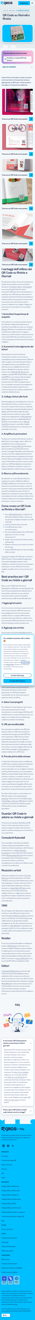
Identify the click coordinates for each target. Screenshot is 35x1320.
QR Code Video (16, 379)
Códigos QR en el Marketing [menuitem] (10, 1186)
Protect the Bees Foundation (16, 916)
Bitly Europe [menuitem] (5, 1259)
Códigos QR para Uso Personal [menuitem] (11, 1208)
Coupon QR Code (18, 446)
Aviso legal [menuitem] (5, 1242)
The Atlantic (13, 287)
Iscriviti (4, 557)
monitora (4, 481)
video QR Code (14, 926)
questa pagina (23, 749)
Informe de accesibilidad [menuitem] (9, 1272)
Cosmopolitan (27, 287)
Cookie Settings (17, 675)
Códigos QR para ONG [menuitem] (9, 1203)
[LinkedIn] (3, 1146)
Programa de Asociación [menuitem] (9, 1264)
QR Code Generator (15, 514)
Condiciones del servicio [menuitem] (9, 1238)
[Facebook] (8, 1146)
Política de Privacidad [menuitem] (8, 1246)
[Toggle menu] (32, 3)
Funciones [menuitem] (5, 1156)
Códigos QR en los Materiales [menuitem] (11, 1191)
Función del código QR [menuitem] (9, 1160)
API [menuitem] (3, 1173)
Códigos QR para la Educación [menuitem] (11, 1199)
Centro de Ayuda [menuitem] (7, 1229)
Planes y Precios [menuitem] (7, 1165)
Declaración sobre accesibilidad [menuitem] (12, 1268)
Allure (19, 287)
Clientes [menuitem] (4, 1169)
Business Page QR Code (14, 855)
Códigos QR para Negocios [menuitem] (10, 1195)
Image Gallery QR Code (17, 888)
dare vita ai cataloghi (21, 1072)
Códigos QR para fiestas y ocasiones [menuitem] (13, 1212)
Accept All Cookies (17, 681)
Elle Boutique (12, 946)
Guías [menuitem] (3, 1178)
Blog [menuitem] (3, 1221)
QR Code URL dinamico (19, 372)
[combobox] (18, 59)
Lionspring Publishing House (11, 971)
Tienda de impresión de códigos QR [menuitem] (13, 1216)
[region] (17, 660)
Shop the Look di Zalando (16, 1077)
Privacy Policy (10, 664)
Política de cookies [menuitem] (7, 1251)
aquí (16, 1304)
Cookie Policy (25, 662)
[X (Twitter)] (13, 1146)
